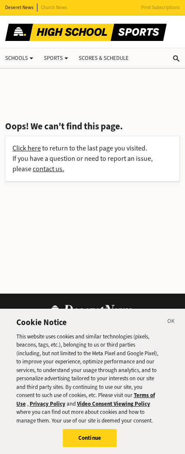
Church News (54, 7)
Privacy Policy (47, 403)
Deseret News (19, 7)
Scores (104, 58)
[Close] (171, 322)
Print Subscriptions (160, 7)
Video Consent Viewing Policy (113, 403)
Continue (89, 437)
